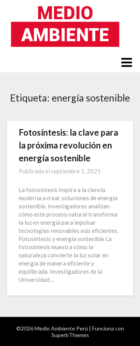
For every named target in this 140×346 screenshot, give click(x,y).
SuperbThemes (70, 335)
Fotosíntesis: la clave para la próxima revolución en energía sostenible (68, 145)
